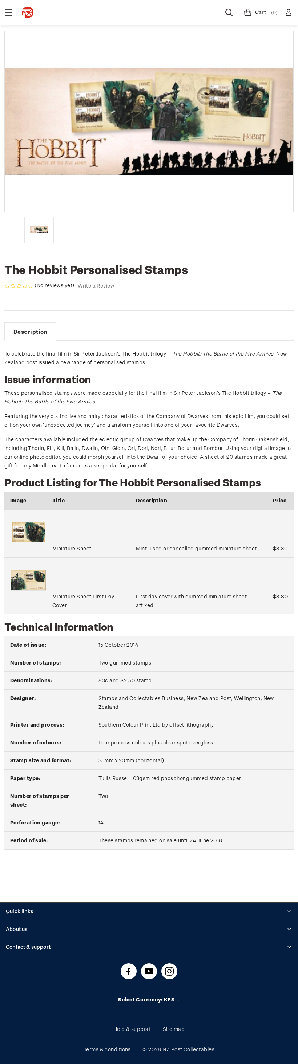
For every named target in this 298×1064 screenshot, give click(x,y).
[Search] (229, 12)
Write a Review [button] (96, 285)
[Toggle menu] (8, 12)
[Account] (288, 12)
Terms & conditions (107, 1049)
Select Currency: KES (147, 999)
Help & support (132, 1029)
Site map (174, 1029)
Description (30, 331)
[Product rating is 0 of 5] (18, 286)
